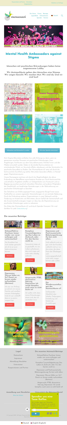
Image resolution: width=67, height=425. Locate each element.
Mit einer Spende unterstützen (49, 150)
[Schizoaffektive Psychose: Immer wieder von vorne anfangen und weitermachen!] (13, 224)
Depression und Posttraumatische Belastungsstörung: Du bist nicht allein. (49, 371)
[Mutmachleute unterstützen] (49, 331)
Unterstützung (22, 208)
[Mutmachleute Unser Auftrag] (18, 97)
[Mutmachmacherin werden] (18, 331)
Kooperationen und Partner (18, 368)
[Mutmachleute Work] (49, 128)
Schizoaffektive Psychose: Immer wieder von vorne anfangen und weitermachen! (49, 357)
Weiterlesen (10, 255)
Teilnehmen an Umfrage (57, 2)
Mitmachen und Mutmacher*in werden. (18, 150)
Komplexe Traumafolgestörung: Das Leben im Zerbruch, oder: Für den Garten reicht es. (49, 365)
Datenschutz (18, 355)
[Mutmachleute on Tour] (18, 128)
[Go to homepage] (15, 15)
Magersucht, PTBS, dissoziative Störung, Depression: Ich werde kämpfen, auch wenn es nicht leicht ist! (49, 385)
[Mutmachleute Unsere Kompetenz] (49, 97)
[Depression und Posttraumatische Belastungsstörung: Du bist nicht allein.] (54, 224)
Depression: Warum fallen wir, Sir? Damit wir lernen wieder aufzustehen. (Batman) (48, 377)
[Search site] (62, 16)
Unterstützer (18, 364)
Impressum (18, 358)
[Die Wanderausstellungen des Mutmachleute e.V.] (54, 276)
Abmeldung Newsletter (18, 361)
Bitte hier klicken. (18, 395)
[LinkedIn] (27, 409)
